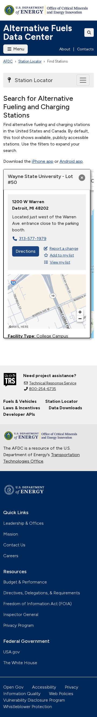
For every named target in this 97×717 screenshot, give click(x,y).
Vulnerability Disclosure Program (34, 700)
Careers (10, 555)
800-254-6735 (42, 389)
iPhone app (42, 161)
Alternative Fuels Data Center (37, 32)
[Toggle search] (89, 32)
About (64, 49)
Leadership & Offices (23, 523)
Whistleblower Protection (27, 706)
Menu (18, 48)
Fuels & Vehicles (20, 401)
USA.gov (11, 651)
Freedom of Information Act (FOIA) (37, 603)
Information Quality (21, 693)
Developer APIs (19, 414)
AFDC (8, 61)
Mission (10, 534)
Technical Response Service (52, 383)
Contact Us (14, 544)
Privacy (71, 687)
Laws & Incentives (21, 407)
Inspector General (20, 614)
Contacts (85, 49)
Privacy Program (18, 625)
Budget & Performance (25, 582)
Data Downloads (65, 407)
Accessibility (44, 687)
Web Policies (61, 693)
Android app (71, 161)
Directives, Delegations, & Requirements (41, 592)
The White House (20, 662)
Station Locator (29, 61)
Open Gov (13, 687)
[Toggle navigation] (83, 80)
